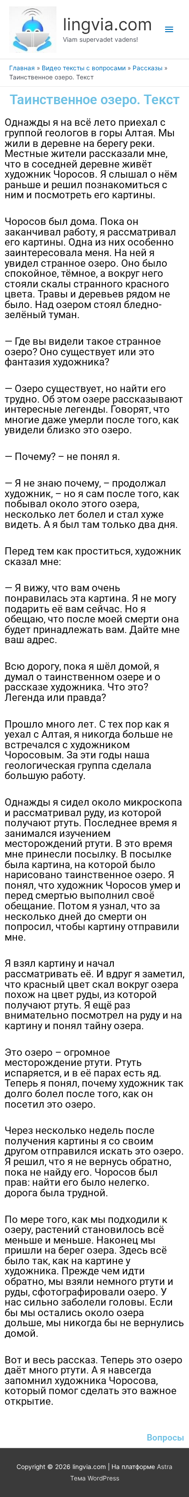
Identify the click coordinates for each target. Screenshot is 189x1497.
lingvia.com (107, 24)
